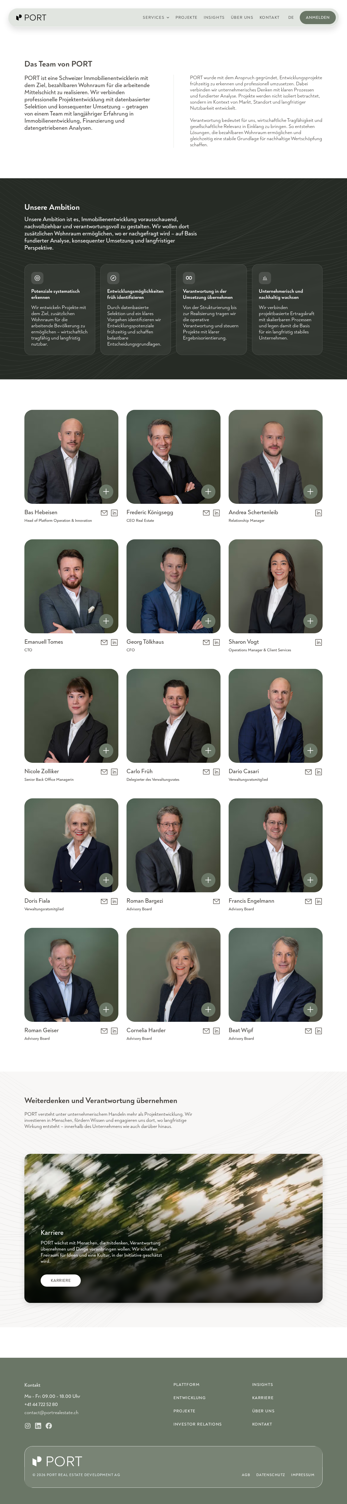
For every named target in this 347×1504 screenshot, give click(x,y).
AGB (246, 1475)
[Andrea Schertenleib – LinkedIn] (318, 513)
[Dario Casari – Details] (310, 750)
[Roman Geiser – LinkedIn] (114, 1031)
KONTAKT (270, 17)
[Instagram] (27, 1425)
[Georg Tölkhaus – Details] (208, 621)
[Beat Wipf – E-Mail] (308, 1031)
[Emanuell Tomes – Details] (106, 621)
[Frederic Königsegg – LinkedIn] (216, 513)
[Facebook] (48, 1425)
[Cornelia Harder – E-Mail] (206, 1031)
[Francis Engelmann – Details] (310, 880)
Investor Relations (198, 1424)
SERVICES (153, 17)
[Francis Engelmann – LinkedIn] (318, 901)
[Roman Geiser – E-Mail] (104, 1031)
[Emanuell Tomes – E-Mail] (104, 642)
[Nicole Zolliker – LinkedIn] (114, 772)
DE (291, 17)
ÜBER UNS (242, 17)
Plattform (187, 1384)
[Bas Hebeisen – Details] (106, 491)
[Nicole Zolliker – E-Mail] (104, 772)
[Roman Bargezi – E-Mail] (216, 901)
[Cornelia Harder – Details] (208, 1009)
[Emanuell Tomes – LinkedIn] (114, 642)
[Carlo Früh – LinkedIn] (216, 772)
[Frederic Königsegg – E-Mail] (206, 513)
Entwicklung (190, 1397)
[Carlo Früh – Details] (208, 750)
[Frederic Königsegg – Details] (208, 491)
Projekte (185, 1411)
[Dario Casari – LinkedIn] (318, 772)
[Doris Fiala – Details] (106, 880)
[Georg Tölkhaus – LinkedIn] (216, 642)
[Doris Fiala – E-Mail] (104, 901)
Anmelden (318, 17)
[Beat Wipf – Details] (310, 1009)
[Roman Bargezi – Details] (208, 880)
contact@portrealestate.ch (51, 1413)
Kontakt (262, 1424)
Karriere (263, 1397)
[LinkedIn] (38, 1426)
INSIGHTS (214, 17)
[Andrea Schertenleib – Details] (310, 491)
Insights (262, 1384)
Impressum (302, 1475)
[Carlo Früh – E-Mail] (206, 772)
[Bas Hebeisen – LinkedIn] (114, 513)
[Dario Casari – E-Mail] (308, 772)
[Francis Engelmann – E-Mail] (308, 901)
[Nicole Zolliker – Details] (106, 750)
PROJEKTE (187, 17)
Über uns (263, 1411)
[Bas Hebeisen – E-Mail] (104, 513)
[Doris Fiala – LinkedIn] (114, 901)
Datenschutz (270, 1475)
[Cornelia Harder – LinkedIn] (216, 1031)
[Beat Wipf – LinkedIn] (318, 1031)
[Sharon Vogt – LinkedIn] (318, 642)
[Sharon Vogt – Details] (310, 621)
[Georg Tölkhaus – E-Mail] (206, 642)
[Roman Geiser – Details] (106, 1009)
